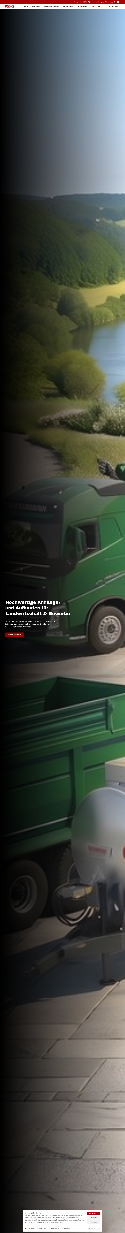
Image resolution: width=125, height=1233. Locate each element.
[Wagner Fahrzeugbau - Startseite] (10, 6)
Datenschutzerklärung (94, 1229)
